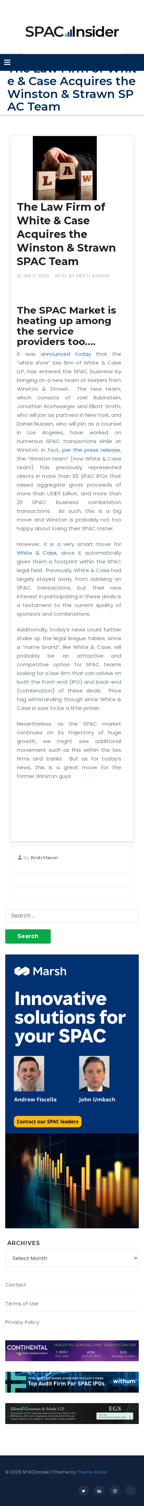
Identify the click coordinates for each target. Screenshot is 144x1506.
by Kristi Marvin (89, 276)
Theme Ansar (92, 1472)
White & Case (37, 552)
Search (27, 936)
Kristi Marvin (44, 857)
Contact (15, 1284)
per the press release (91, 450)
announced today (63, 354)
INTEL (61, 276)
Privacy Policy (22, 1322)
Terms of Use (21, 1303)
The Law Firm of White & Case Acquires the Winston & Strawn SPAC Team (66, 234)
